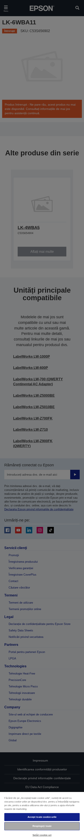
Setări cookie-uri (42, 835)
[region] (42, 816)
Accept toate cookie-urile (42, 817)
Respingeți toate (42, 826)
